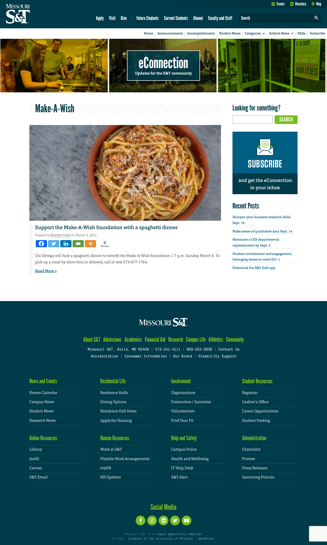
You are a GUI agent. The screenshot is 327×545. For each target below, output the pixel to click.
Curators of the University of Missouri (160, 538)
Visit (112, 18)
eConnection (163, 62)
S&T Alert (179, 477)
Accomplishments (201, 33)
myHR (105, 468)
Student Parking (256, 420)
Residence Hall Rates (118, 411)
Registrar (250, 392)
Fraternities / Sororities (191, 402)
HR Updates (110, 477)
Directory (300, 3)
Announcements (170, 33)
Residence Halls (114, 392)
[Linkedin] (66, 243)
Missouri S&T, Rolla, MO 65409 (118, 350)
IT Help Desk (182, 468)
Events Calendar (43, 392)
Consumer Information (145, 356)
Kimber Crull (60, 235)
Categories (253, 33)
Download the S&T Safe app (253, 268)
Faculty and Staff (220, 18)
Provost (248, 458)
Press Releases (254, 468)
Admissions (112, 339)
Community (235, 339)
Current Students (176, 18)
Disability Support (217, 356)
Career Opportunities (260, 411)
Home (148, 33)
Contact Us (229, 350)
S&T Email (38, 477)
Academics (133, 339)
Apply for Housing (116, 420)
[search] (316, 18)
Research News (42, 420)
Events (281, 3)
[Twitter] (53, 243)
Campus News (41, 402)
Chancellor (251, 449)
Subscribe (317, 33)
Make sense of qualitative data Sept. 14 (262, 231)
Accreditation (104, 356)
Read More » (46, 271)
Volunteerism (183, 411)
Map (318, 3)
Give (124, 18)
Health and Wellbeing (190, 458)
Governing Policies (258, 477)
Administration (254, 438)
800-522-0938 (199, 350)
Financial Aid (155, 339)
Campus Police (184, 449)
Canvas (35, 468)
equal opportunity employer (179, 534)
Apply (100, 18)
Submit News (279, 33)
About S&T (91, 339)
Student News (229, 33)
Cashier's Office (255, 402)
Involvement (181, 381)
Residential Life (113, 381)
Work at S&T (111, 449)
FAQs (302, 33)
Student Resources (257, 381)
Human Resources (114, 438)
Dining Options (113, 402)
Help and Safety (184, 438)
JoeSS (34, 458)
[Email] (78, 243)
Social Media (163, 507)
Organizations (183, 392)
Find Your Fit (182, 420)
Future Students (147, 18)
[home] (34, 14)
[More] (90, 243)
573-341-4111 (167, 350)
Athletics (215, 339)
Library (35, 449)
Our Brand (182, 356)
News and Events (43, 381)
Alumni (198, 18)
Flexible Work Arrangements (125, 458)
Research (175, 339)
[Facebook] (41, 243)
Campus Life (196, 339)
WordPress (206, 538)
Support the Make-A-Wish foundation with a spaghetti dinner (106, 227)
